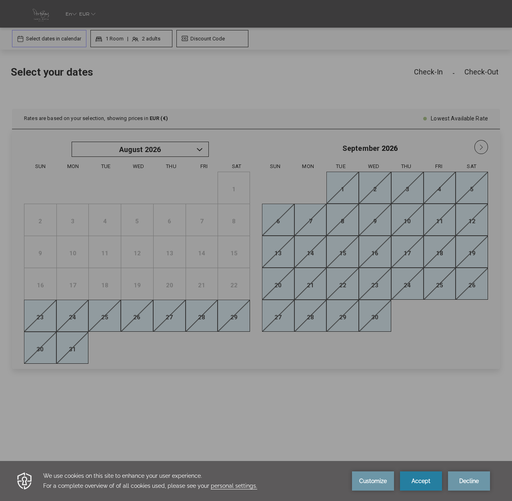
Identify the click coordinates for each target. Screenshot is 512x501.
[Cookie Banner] (256, 481)
